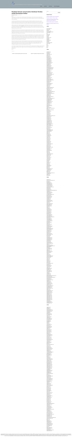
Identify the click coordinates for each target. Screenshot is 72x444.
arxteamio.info (48, 261)
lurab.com (48, 426)
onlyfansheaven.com (49, 105)
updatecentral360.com (50, 256)
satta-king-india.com (49, 347)
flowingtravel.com (49, 81)
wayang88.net (48, 369)
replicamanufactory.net (50, 359)
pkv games (48, 35)
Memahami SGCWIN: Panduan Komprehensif (53, 16)
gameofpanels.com (49, 92)
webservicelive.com (49, 430)
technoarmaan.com (49, 416)
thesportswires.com (49, 224)
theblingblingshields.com (50, 228)
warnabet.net (48, 163)
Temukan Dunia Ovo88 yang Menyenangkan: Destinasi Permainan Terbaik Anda (53, 20)
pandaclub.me (48, 166)
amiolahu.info (48, 140)
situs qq (48, 36)
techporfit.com (48, 56)
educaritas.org (48, 320)
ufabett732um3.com (49, 381)
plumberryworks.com (49, 276)
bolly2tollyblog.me (49, 165)
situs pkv (48, 30)
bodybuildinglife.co (49, 246)
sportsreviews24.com (49, 239)
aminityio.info (48, 139)
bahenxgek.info (49, 188)
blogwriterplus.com (49, 182)
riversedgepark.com (49, 314)
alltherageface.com (49, 421)
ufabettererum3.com (49, 291)
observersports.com (49, 214)
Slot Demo (50, 6)
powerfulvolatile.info (49, 150)
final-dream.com (49, 387)
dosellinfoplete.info (49, 148)
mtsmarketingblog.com (50, 130)
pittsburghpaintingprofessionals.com (51, 275)
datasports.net (48, 232)
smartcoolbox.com (49, 282)
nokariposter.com (49, 90)
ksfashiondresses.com (49, 251)
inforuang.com (48, 110)
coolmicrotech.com (49, 411)
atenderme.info (49, 144)
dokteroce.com (49, 126)
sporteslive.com (49, 227)
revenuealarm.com (49, 425)
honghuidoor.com (49, 80)
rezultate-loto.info (49, 360)
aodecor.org (48, 156)
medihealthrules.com (49, 404)
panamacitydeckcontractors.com (51, 115)
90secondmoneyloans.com (50, 344)
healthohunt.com (49, 376)
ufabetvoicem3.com (49, 367)
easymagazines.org (49, 268)
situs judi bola (30, 435)
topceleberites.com (49, 362)
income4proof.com (49, 319)
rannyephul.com (49, 119)
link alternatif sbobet (38, 435)
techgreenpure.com (49, 338)
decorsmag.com (49, 66)
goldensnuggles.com (49, 204)
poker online (48, 34)
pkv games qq (18, 435)
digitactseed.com (49, 342)
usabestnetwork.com (49, 200)
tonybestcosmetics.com (50, 418)
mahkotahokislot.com (49, 242)
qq (62, 435)
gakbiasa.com (48, 171)
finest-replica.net (49, 388)
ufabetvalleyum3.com (49, 299)
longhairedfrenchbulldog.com (50, 216)
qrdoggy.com (48, 247)
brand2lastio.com (49, 100)
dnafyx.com (48, 328)
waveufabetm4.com (49, 368)
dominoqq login (49, 435)
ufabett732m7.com (49, 393)
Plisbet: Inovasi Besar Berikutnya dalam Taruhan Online (19, 53)
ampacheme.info (49, 141)
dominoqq (48, 38)
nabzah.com (48, 85)
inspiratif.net (48, 53)
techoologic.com (49, 402)
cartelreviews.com (49, 340)
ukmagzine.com (49, 198)
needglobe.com (49, 273)
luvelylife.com (48, 112)
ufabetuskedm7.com (49, 297)
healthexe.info (48, 137)
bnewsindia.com (49, 398)
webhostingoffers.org (49, 335)
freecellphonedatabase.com (50, 194)
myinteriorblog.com (49, 397)
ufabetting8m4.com (49, 363)
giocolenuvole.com (49, 329)
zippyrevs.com (48, 71)
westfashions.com (49, 116)
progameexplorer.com (49, 423)
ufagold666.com (49, 396)
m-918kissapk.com (49, 169)
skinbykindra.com (49, 420)
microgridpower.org (49, 271)
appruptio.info (48, 175)
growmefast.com (49, 241)
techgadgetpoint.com (49, 237)
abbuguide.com (49, 333)
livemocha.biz (48, 159)
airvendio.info (48, 136)
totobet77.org (48, 289)
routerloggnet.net (49, 75)
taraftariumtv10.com (49, 122)
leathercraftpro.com (49, 270)
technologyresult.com (49, 334)
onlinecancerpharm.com (50, 243)
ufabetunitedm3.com (49, 295)
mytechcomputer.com (49, 428)
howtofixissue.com (49, 63)
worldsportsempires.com (50, 255)
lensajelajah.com (49, 321)
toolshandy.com (49, 117)
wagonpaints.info (49, 383)
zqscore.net (48, 258)
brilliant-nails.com (49, 124)
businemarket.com (49, 218)
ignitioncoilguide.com (49, 427)
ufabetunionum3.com (49, 364)
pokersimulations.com (49, 358)
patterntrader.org (49, 252)
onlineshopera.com (49, 324)
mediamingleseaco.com (50, 129)
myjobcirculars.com (49, 73)
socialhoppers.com (49, 102)
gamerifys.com (48, 52)
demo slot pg (48, 43)
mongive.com (48, 86)
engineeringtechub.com (50, 234)
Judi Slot (45, 6)
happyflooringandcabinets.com (51, 245)
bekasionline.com (49, 57)
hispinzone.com (49, 78)
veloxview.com (48, 300)
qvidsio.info (48, 151)
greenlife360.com (49, 59)
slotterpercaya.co (49, 281)
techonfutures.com (49, 401)
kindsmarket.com (49, 111)
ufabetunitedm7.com (49, 296)
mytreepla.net (48, 357)
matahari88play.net (49, 219)
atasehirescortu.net (49, 233)
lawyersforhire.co (49, 217)
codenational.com (49, 422)
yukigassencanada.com (50, 348)
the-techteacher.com (49, 413)
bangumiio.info (48, 145)
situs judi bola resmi (43, 435)
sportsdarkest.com (49, 222)
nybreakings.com (49, 408)
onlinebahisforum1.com (50, 310)
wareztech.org (48, 199)
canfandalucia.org (49, 406)
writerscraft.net (49, 97)
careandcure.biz (49, 266)
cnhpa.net (48, 253)
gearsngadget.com (49, 354)
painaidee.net (48, 221)
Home (41, 6)
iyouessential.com (49, 330)
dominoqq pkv (60, 435)
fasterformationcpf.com (50, 203)
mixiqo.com (48, 272)
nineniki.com (48, 82)
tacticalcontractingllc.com (50, 285)
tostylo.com (48, 207)
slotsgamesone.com (49, 77)
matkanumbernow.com (50, 72)
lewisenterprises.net (49, 326)
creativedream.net (49, 103)
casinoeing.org (48, 158)
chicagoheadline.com (49, 311)
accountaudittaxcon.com (50, 263)
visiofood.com (48, 394)
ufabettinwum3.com (49, 294)
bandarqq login (12, 435)
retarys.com (48, 202)
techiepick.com (49, 399)
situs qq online (48, 32)
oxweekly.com (48, 114)
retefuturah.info (49, 377)
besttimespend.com (49, 265)
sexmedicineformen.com (50, 279)
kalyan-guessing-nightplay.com (51, 91)
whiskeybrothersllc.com (50, 302)
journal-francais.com (49, 127)
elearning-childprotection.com (50, 98)
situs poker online (49, 37)
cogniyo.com (48, 267)
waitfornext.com (49, 384)
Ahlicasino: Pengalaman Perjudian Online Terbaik (38, 53)
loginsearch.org (49, 155)
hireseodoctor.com (49, 355)
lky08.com (48, 106)
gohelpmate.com (49, 95)
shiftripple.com (48, 280)
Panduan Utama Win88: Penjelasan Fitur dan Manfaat (53, 23)
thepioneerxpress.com (49, 62)
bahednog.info (48, 187)
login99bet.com (49, 308)
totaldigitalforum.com (49, 415)
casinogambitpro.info (49, 184)
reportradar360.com (49, 120)
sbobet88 (33, 435)
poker (25, 435)
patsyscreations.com (49, 318)
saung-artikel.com (49, 212)
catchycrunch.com (49, 316)
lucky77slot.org (49, 240)
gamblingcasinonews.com (50, 67)
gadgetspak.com (49, 353)
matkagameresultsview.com (50, 87)
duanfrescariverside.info (50, 373)
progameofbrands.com (50, 69)
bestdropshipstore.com (50, 339)
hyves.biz (48, 161)
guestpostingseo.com (49, 183)
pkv (47, 33)
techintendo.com (49, 337)
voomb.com (48, 236)
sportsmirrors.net (49, 231)
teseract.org (48, 391)
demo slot (48, 41)
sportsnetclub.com (49, 209)
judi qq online (48, 29)
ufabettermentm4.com (49, 292)
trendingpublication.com (50, 290)
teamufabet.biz (49, 64)
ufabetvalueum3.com (49, 365)
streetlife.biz (48, 160)
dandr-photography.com (50, 125)
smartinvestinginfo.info (50, 378)
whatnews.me (48, 386)
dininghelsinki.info (49, 372)
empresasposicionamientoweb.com (51, 417)
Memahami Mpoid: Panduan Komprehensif (52, 21)
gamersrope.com (49, 195)
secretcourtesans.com (49, 309)
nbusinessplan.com (49, 58)
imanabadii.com (49, 173)
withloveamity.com (49, 331)
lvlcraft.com (48, 343)
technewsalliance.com (49, 379)
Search (47, 11)
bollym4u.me (48, 164)
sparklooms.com (49, 284)
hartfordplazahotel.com (50, 168)
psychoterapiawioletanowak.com (51, 277)
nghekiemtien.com (49, 131)
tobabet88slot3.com (49, 287)
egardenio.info (48, 260)
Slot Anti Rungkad (56, 6)
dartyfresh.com (49, 325)
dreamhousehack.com (49, 412)
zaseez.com (48, 315)
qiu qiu (47, 46)
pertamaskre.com (49, 189)
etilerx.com (48, 374)
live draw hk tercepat (49, 42)
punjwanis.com (49, 179)
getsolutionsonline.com (50, 88)
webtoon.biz (48, 223)
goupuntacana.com (49, 313)
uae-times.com (49, 51)
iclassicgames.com (49, 211)
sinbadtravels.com (49, 197)
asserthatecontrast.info (50, 143)
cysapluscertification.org (50, 153)
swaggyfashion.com (49, 121)
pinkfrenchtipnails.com (49, 229)
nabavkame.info (49, 170)
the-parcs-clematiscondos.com (51, 180)
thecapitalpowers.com (49, 286)
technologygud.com (49, 248)
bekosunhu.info (49, 146)
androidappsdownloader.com (50, 93)
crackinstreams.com (49, 352)
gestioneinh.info (49, 389)
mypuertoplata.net (49, 61)
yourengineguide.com (49, 407)
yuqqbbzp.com (48, 350)
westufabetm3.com (49, 301)
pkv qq (8, 435)
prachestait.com (49, 134)
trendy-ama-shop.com (49, 392)
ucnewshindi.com (49, 193)
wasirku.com (48, 132)
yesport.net (48, 206)
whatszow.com (48, 336)
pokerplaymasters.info (49, 185)
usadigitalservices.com (50, 101)
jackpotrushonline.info (49, 192)
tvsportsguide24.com (49, 238)
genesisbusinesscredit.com (50, 109)
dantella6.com (48, 76)
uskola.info (48, 382)
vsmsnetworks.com (49, 54)
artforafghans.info (49, 135)
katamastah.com (49, 257)
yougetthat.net (48, 208)
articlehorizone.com (49, 349)
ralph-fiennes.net (49, 107)
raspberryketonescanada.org (50, 403)
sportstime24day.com (49, 226)
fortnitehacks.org (49, 154)
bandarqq (48, 39)
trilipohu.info (48, 174)
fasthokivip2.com (49, 213)
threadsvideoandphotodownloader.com (52, 190)
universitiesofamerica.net (50, 68)
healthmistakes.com (49, 250)
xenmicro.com (48, 323)
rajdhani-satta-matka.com (50, 96)
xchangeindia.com (49, 410)
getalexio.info (48, 262)
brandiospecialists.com (50, 83)
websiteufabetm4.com (49, 370)
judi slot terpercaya (49, 28)
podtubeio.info (48, 149)
